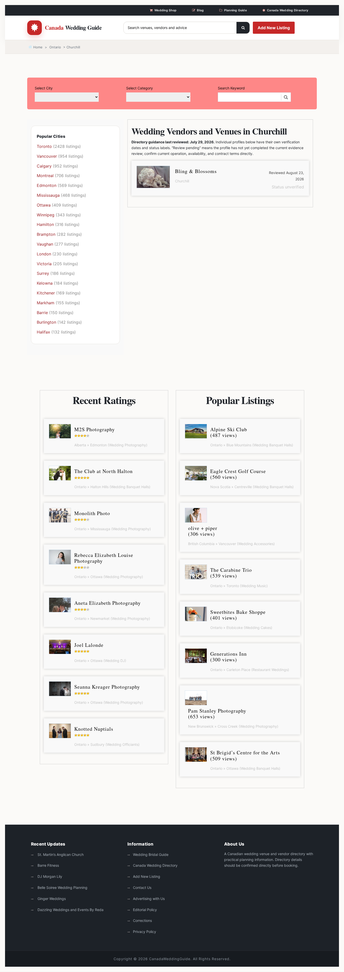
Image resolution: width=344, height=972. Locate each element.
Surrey (43, 273)
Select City (44, 88)
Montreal (45, 175)
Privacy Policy (144, 931)
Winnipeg (45, 214)
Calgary (44, 166)
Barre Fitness (48, 865)
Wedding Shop (165, 10)
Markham (45, 302)
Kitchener (46, 292)
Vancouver (47, 156)
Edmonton (46, 185)
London (44, 253)
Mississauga (48, 195)
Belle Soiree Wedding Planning (62, 887)
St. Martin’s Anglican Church (60, 854)
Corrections (142, 920)
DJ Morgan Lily (49, 876)
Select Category (139, 88)
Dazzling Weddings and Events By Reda (70, 910)
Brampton (46, 234)
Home (37, 47)
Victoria (44, 263)
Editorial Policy (145, 910)
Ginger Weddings (51, 898)
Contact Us (142, 887)
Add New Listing (274, 27)
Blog (200, 10)
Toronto (44, 146)
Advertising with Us (149, 898)
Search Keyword (231, 88)
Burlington (46, 322)
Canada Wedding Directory (287, 10)
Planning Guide (235, 10)
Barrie (42, 312)
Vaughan (45, 244)
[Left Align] (243, 27)
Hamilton (45, 224)
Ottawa (44, 205)
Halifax (43, 331)
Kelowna (45, 283)
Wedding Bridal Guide (150, 854)
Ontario (55, 47)
